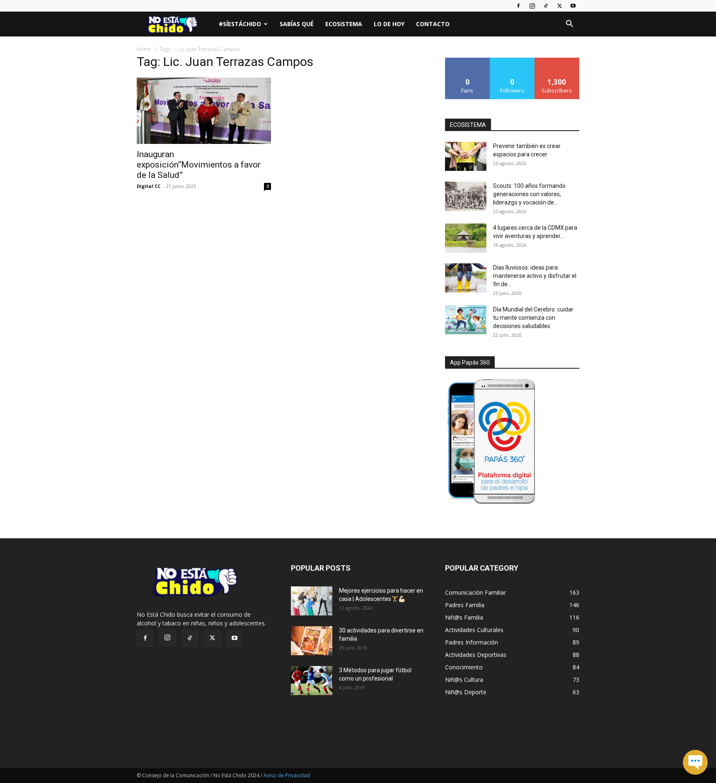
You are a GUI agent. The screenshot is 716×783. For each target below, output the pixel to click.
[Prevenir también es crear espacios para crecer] (465, 156)
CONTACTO (433, 24)
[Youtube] (573, 6)
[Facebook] (518, 6)
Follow (512, 61)
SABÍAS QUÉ (297, 24)
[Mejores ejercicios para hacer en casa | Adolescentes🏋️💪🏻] (311, 600)
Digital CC (148, 186)
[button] (569, 25)
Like (467, 61)
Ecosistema (343, 24)
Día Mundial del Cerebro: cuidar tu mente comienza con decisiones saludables (533, 317)
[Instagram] (532, 6)
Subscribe (557, 61)
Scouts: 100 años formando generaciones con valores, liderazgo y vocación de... (529, 194)
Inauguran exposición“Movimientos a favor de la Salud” (199, 164)
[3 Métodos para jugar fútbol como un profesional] (311, 680)
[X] (559, 6)
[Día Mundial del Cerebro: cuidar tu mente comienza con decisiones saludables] (465, 319)
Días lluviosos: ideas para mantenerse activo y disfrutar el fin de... (534, 275)
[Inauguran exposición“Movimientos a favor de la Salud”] (204, 111)
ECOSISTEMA (468, 125)
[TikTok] (545, 6)
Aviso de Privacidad (287, 775)
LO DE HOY (389, 24)
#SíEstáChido (240, 24)
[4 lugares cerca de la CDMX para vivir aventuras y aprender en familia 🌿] (465, 238)
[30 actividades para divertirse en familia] (311, 640)
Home (144, 49)
